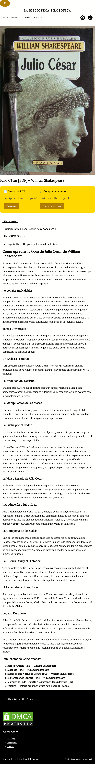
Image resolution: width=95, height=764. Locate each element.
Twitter (10, 746)
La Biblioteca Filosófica (47, 10)
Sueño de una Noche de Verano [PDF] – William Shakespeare (40, 673)
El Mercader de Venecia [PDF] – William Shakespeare (36, 677)
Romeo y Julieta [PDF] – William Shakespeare (31, 665)
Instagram (12, 742)
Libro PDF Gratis (13, 236)
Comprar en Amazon (52, 206)
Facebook (11, 738)
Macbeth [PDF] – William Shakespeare (28, 669)
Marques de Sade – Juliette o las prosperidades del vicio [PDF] (40, 681)
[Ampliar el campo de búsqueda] (5, 3)
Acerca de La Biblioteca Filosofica (20, 758)
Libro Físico (10, 221)
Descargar (11, 206)
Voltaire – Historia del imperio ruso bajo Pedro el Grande (38, 685)
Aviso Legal (87, 759)
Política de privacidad (73, 759)
